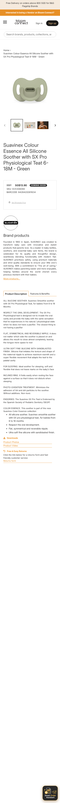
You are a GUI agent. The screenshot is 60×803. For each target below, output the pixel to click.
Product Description (16, 294)
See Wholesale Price (19, 203)
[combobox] (30, 34)
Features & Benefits (40, 293)
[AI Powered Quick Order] (50, 793)
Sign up (52, 23)
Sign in (39, 23)
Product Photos (11, 442)
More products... (11, 278)
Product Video (10, 445)
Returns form (9, 461)
